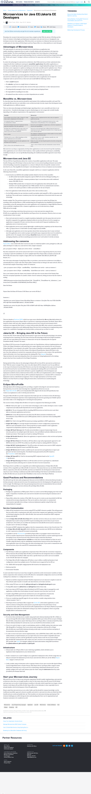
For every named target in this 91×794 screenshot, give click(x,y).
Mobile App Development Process (76, 30)
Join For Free (47, 31)
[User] (85, 2)
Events (37, 2)
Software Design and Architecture (41, 5)
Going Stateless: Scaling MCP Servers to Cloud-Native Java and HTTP (77, 19)
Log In (77, 2)
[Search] (89, 1)
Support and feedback (9, 747)
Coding (51, 5)
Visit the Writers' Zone (9, 757)
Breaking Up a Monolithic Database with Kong (15, 730)
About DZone (7, 746)
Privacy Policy (7, 762)
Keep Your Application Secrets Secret (12, 721)
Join (81, 2)
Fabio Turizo (12, 22)
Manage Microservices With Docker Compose (14, 724)
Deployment (29, 10)
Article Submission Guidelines (10, 753)
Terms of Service (7, 761)
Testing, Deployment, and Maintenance (63, 5)
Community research (8, 748)
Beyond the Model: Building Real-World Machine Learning (77, 15)
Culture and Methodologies (18, 5)
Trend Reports (29, 2)
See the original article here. (37, 710)
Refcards (19, 2)
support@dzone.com (31, 757)
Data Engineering (29, 5)
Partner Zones (75, 5)
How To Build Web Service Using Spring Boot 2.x (15, 727)
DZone (4, 10)
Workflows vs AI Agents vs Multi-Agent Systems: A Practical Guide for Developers (77, 25)
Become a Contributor (9, 754)
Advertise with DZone (31, 746)
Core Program (7, 756)
